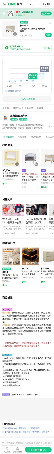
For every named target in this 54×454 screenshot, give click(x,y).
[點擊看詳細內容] (11, 158)
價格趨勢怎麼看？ (14, 91)
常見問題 (36, 432)
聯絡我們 (45, 432)
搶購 (48, 35)
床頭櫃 (40, 108)
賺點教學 (26, 432)
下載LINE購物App (9, 428)
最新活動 (22, 428)
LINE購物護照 (34, 428)
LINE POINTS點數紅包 (11, 432)
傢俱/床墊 (29, 108)
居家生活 (17, 108)
